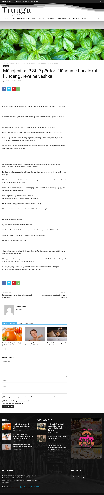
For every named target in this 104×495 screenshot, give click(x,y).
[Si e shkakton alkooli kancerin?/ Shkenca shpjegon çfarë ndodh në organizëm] (6, 436)
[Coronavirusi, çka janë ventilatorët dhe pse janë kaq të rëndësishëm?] (41, 447)
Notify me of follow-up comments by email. (16, 401)
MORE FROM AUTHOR (26, 323)
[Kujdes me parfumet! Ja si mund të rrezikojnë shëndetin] (35, 334)
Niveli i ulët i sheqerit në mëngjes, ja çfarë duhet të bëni (21, 426)
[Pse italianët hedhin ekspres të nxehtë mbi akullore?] (57, 334)
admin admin (21, 307)
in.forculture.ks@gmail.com (19, 487)
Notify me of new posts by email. (14, 403)
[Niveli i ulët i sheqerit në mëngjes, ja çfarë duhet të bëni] (12, 334)
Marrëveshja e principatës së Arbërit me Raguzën (54, 296)
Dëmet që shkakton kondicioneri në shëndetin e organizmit (17, 296)
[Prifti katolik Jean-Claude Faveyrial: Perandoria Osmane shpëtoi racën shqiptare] (41, 426)
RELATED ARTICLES (9, 323)
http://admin (19, 309)
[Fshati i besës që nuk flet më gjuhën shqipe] (41, 438)
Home (5, 63)
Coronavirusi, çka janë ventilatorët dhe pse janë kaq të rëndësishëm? (57, 447)
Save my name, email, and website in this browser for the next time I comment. (29, 397)
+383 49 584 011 (35, 487)
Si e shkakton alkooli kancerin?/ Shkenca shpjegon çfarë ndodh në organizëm (23, 436)
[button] (99, 18)
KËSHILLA (11, 63)
